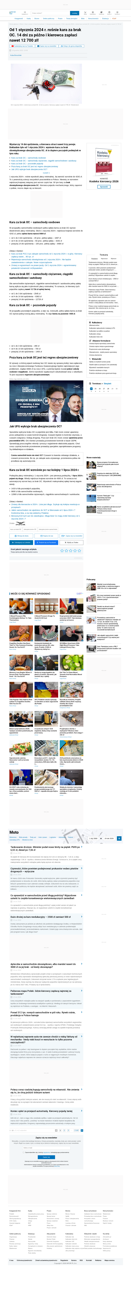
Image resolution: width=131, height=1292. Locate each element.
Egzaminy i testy (33, 1160)
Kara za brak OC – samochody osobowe (28, 158)
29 (112, 389)
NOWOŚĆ (104, 179)
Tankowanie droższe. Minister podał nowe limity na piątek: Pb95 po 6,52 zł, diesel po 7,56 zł (103, 263)
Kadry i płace (13, 1162)
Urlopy (30, 1137)
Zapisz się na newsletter (74, 536)
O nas (11, 1177)
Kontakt (89, 1177)
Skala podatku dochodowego (93, 1165)
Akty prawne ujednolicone (54, 1162)
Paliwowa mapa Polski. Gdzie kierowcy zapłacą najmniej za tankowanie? (102, 291)
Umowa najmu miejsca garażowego (101, 346)
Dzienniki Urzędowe (53, 1158)
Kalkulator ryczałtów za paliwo (99, 331)
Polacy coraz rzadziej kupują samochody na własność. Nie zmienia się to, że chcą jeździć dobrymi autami (104, 307)
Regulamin (64, 1177)
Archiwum (106, 1155)
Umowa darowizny (95, 355)
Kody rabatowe (107, 1158)
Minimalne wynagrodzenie (92, 1155)
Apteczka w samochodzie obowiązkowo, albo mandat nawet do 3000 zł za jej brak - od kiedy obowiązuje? (103, 285)
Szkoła (30, 1155)
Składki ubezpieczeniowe (91, 1158)
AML (85, 1142)
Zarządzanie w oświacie (35, 1162)
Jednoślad (62, 780)
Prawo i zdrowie (51, 1144)
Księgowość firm (15, 1127)
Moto (82, 18)
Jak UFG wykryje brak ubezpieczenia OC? (29, 169)
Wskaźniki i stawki (90, 1150)
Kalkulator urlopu (95, 334)
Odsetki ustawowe (89, 1162)
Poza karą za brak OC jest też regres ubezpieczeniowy (34, 166)
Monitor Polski (51, 1155)
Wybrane (113, 258)
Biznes (37, 18)
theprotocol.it (107, 1165)
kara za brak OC (15, 529)
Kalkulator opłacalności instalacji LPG (102, 328)
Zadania (11, 1158)
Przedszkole (31, 1153)
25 (95, 389)
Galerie (70, 780)
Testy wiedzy (32, 1169)
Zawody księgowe (14, 1139)
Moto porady (23, 780)
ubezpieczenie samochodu (48, 529)
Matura (30, 1165)
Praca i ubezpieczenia (72, 1135)
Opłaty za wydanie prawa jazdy (99, 362)
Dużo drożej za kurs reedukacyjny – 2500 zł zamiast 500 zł (103, 280)
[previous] (56, 1073)
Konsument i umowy (53, 1135)
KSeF (114, 18)
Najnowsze (104, 258)
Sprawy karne (51, 1132)
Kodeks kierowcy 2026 (104, 181)
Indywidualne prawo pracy (36, 1130)
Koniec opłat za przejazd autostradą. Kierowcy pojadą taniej (101, 312)
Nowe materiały (94, 457)
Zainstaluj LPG (14, 782)
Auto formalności (39, 24)
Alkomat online (94, 325)
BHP (29, 1139)
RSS (81, 1177)
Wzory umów (107, 1160)
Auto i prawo (28, 24)
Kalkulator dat (70, 1153)
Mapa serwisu (110, 1177)
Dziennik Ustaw (51, 1153)
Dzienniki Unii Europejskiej (55, 1160)
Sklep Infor (50, 1142)
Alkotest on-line (27, 782)
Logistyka (52, 780)
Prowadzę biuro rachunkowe (92, 1132)
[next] (82, 1073)
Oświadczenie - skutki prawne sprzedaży (103, 352)
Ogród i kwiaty (107, 1139)
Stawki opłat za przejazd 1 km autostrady (103, 364)
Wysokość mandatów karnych (99, 367)
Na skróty (106, 1150)
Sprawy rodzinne (52, 1130)
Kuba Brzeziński (15, 55)
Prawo (60, 18)
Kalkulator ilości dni (96, 337)
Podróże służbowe (89, 1160)
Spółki (67, 1132)
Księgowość (19, 18)
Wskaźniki (96, 359)
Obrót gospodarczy (15, 1135)
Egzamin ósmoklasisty (35, 1167)
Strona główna (13, 24)
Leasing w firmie (70, 1139)
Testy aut (33, 780)
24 (91, 389)
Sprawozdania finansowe (91, 1139)
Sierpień (107, 383)
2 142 (76, 1073)
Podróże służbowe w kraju (98, 370)
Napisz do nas (48, 536)
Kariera (73, 1177)
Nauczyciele (31, 1158)
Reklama (98, 1177)
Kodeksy (49, 1165)
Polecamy (91, 579)
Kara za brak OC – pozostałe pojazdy (27, 164)
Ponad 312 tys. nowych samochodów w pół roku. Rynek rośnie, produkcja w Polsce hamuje (103, 296)
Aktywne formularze (101, 340)
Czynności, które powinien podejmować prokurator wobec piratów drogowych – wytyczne (102, 269)
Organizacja (13, 1153)
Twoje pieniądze (71, 18)
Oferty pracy (106, 1167)
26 (100, 389)
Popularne (94, 258)
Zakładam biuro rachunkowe (92, 1130)
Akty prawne (51, 1150)
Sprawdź (104, 187)
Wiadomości (106, 1130)
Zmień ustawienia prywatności (46, 1177)
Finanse (105, 1135)
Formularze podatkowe (110, 1162)
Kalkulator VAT (70, 1158)
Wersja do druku (22, 536)
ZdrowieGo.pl (107, 1153)
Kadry (29, 18)
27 (104, 389)
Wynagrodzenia (33, 1132)
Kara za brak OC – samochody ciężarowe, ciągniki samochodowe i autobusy (43, 161)
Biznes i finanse (70, 1130)
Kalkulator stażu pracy (72, 1162)
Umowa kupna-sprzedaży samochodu (102, 343)
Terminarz (96, 383)
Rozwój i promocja (15, 1160)
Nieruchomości (93, 18)
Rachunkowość (14, 1132)
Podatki (11, 1130)
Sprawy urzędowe (52, 1137)
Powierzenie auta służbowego (99, 349)
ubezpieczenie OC (30, 529)
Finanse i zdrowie (71, 1142)
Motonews (12, 780)
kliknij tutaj (57, 1108)
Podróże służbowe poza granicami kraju (102, 373)
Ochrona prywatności (24, 1177)
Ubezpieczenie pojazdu (53, 24)
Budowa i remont (108, 1137)
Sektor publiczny (48, 18)
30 (116, 389)
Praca (48, 1139)
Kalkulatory (97, 322)
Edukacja (105, 18)
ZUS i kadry (12, 1137)
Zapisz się (46, 1099)
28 (108, 389)
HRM (29, 1142)
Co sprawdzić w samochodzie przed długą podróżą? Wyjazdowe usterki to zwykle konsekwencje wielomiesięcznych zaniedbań (103, 274)
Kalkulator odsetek (71, 1160)
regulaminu (46, 1095)
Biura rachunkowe (90, 1127)
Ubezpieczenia (32, 1135)
